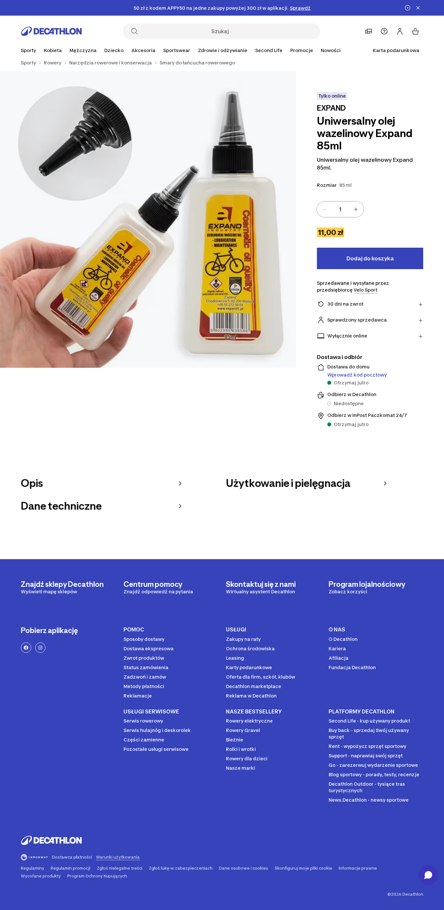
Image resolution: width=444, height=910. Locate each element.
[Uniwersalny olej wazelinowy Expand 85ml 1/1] (148, 219)
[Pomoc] (384, 31)
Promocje (301, 50)
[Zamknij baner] (418, 8)
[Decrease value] (325, 209)
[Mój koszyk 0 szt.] (415, 31)
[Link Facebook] (26, 647)
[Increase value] (356, 209)
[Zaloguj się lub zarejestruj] (400, 31)
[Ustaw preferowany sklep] (368, 31)
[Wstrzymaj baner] (407, 8)
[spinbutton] (340, 209)
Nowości (331, 50)
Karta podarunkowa (396, 50)
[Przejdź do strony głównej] (51, 31)
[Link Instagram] (40, 647)
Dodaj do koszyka (370, 258)
